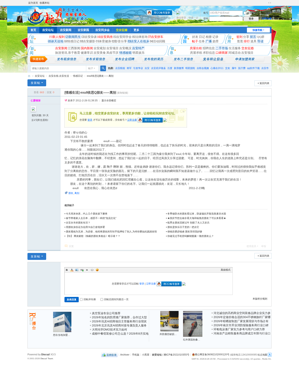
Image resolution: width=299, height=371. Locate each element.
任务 (202, 41)
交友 (227, 68)
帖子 (195, 41)
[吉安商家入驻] (249, 61)
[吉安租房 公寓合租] (95, 61)
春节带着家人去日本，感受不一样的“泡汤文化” (91, 218)
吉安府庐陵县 (158, 68)
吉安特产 (138, 48)
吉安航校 (120, 68)
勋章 (216, 41)
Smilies (97, 270)
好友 (195, 36)
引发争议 (138, 68)
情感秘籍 (125, 52)
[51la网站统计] (270, 354)
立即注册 (267, 18)
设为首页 (33, 2)
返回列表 (264, 83)
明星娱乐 (138, 52)
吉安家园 (83, 30)
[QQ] (109, 354)
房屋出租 (196, 48)
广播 (209, 41)
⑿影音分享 (119, 41)
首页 (33, 30)
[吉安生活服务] (212, 61)
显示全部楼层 (108, 100)
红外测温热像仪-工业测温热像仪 (200, 339)
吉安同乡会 (102, 30)
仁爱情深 (35, 100)
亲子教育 (74, 52)
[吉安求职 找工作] (154, 61)
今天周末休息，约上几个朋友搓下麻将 (86, 213)
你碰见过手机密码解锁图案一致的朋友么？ (190, 236)
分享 (246, 36)
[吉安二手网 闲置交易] (183, 61)
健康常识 (87, 52)
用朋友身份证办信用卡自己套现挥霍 (85, 227)
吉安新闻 (65, 30)
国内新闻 (87, 48)
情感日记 (78, 75)
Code (92, 270)
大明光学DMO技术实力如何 (109, 329)
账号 (205, 12)
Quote (87, 270)
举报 (263, 246)
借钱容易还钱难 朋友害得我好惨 (184, 231)
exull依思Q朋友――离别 (100, 75)
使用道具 (251, 246)
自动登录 (252, 12)
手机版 (135, 354)
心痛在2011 (217, 68)
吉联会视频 (203, 68)
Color (72, 270)
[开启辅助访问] (266, 3)
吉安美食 (100, 52)
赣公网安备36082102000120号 (212, 354)
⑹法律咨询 (139, 36)
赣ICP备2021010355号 (176, 354)
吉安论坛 (48, 30)
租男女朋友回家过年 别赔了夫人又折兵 (188, 222)
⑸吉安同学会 (122, 36)
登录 (89, 119)
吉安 (147, 68)
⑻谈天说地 (55, 41)
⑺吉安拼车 (155, 36)
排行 (247, 41)
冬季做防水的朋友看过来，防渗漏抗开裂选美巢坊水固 (196, 213)
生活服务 (235, 48)
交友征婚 (121, 30)
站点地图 (262, 354)
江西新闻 (74, 48)
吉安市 (265, 68)
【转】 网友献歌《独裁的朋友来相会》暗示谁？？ (93, 236)
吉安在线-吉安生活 (59, 75)
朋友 (70, 193)
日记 (202, 36)
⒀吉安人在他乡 (138, 41)
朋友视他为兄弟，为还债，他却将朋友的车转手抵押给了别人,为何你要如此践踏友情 (111, 231)
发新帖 (35, 82)
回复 (71, 246)
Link (82, 270)
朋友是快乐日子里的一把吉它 (183, 227)
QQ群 (260, 36)
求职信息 (209, 52)
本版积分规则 (260, 298)
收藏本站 (44, 2)
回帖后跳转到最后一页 (116, 299)
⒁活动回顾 (157, 41)
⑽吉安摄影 (87, 41)
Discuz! (45, 354)
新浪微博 (179, 68)
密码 (205, 18)
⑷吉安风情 (105, 36)
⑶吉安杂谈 (89, 36)
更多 (136, 30)
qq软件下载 (253, 68)
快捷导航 (257, 30)
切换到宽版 (270, 3)
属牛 (234, 68)
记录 (215, 36)
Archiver (124, 354)
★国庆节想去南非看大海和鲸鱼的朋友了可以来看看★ (196, 218)
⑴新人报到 (57, 36)
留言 (253, 36)
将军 (129, 68)
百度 (169, 68)
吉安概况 (125, 48)
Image (77, 270)
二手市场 (222, 48)
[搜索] (103, 68)
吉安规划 (100, 48)
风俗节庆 (112, 52)
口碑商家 (222, 52)
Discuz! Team (46, 358)
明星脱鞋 (190, 68)
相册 (209, 36)
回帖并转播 (90, 299)
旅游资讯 (61, 52)
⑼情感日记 (71, 41)
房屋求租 (196, 52)
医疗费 (242, 68)
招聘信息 (209, 48)
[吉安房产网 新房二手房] (67, 61)
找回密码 (267, 12)
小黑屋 (145, 354)
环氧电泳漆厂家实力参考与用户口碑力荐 (239, 329)
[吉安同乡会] (57, 15)
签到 (239, 36)
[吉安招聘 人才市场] (125, 61)
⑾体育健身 (103, 41)
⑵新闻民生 (73, 36)
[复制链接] (122, 92)
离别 (76, 193)
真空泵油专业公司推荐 (106, 313)
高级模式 (225, 269)
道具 (253, 41)
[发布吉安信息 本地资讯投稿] (39, 61)
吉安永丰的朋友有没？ (78, 222)
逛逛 (240, 41)
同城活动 (234, 52)
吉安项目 (112, 48)
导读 (260, 41)
